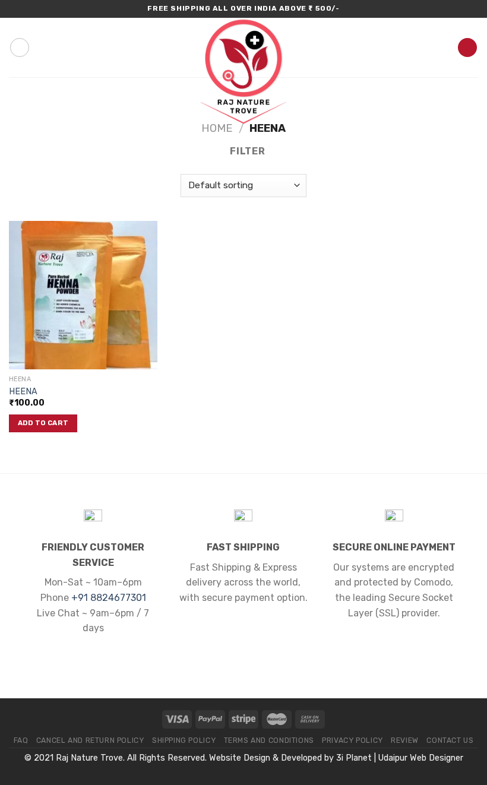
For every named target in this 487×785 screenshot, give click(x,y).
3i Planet (354, 758)
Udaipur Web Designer (420, 758)
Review (405, 740)
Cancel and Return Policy (90, 740)
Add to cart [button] (43, 423)
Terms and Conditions (269, 740)
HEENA (23, 392)
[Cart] (467, 48)
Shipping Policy (184, 740)
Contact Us (449, 740)
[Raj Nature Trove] (243, 71)
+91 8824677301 (108, 597)
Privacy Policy (352, 740)
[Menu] (19, 47)
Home (217, 128)
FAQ (21, 740)
